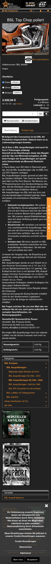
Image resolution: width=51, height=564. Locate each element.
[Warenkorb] (48, 10)
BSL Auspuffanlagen (16, 367)
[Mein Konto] (40, 10)
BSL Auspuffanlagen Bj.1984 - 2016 (25, 375)
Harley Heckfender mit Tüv (16, 401)
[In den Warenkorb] (46, 113)
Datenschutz (25, 546)
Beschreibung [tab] (10, 130)
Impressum (25, 552)
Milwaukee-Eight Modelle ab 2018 (24, 371)
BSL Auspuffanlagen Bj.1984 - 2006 (26, 380)
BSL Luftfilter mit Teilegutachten (21, 392)
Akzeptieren (32, 559)
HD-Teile (8, 405)
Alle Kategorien (11, 10)
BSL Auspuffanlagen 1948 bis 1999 (24, 384)
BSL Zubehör (12, 396)
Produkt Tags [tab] (27, 130)
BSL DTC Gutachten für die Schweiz (25, 388)
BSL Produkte (11, 363)
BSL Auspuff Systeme (14, 497)
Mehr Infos (18, 559)
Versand (19, 104)
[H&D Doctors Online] (25, 4)
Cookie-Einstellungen (25, 541)
